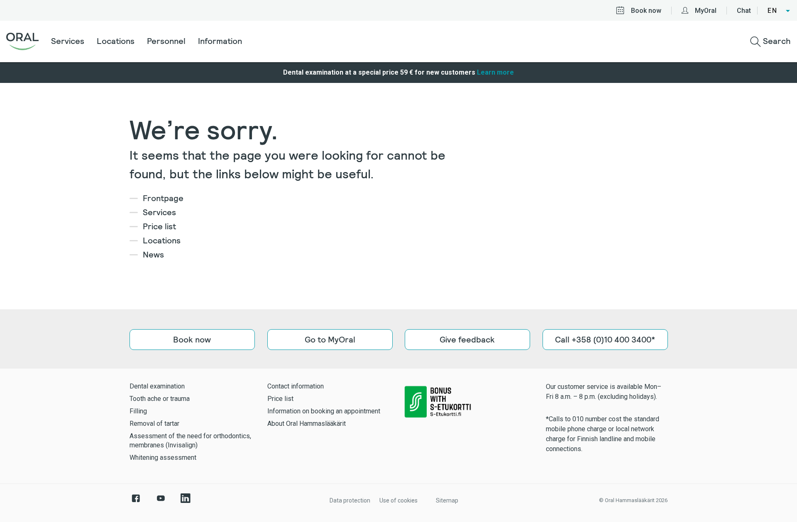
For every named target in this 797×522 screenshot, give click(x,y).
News (153, 254)
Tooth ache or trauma (160, 399)
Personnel (166, 41)
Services (67, 41)
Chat (744, 11)
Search (776, 41)
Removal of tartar (154, 423)
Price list (159, 226)
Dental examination (157, 386)
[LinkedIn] (185, 502)
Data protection (350, 500)
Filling (138, 411)
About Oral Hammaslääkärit (306, 423)
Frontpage (163, 198)
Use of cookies (398, 500)
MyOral (705, 11)
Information (220, 41)
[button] (779, 10)
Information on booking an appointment (323, 411)
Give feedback (467, 339)
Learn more (495, 72)
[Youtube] (160, 502)
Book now (646, 11)
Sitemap (447, 500)
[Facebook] (136, 502)
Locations (115, 41)
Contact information (295, 386)
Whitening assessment (163, 457)
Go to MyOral (329, 339)
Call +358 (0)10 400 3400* (605, 339)
